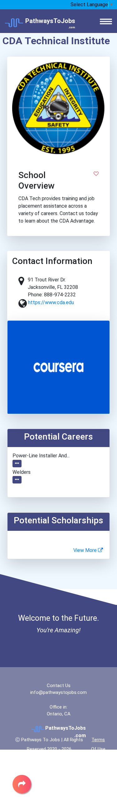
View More (85, 550)
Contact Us (59, 685)
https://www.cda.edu (51, 302)
